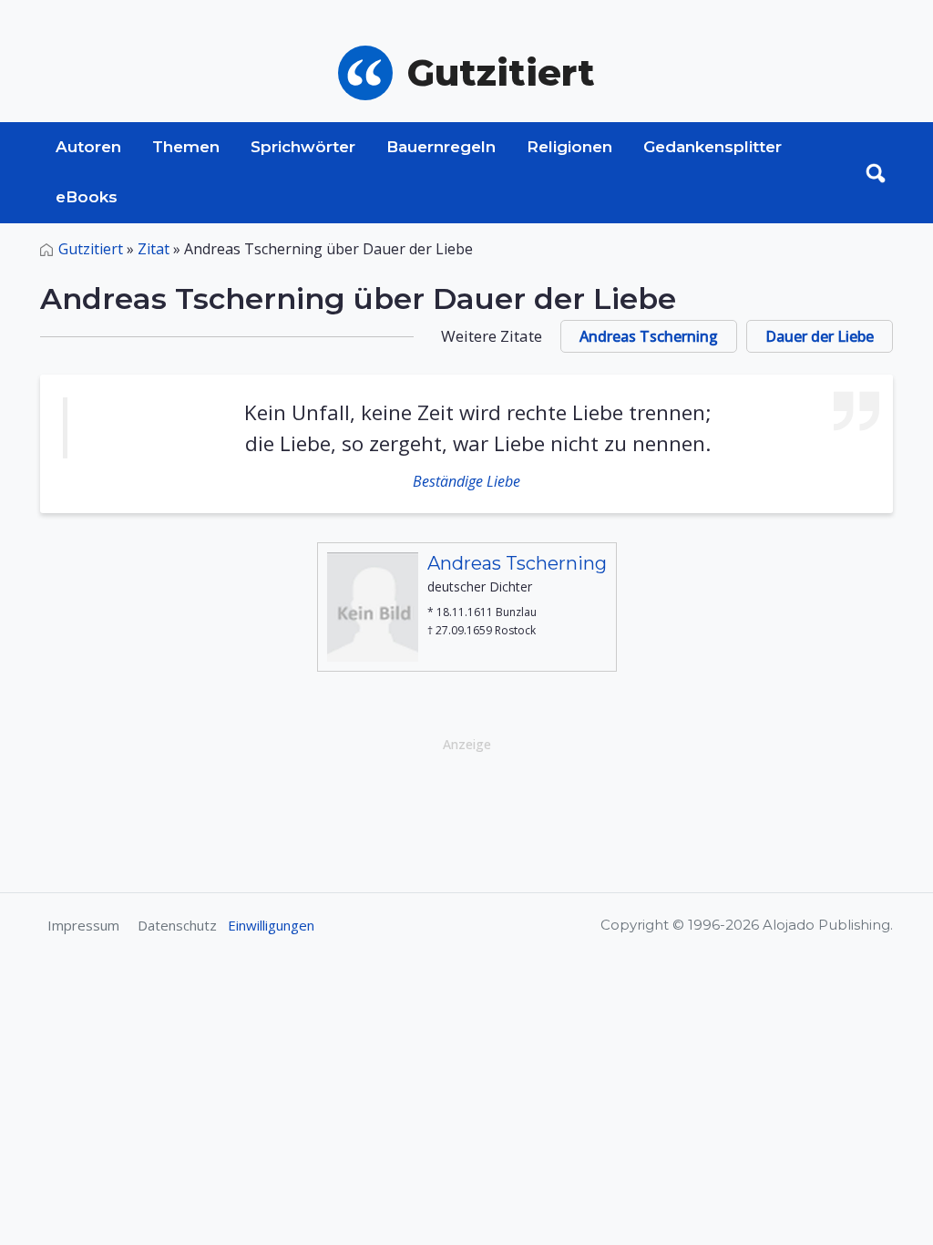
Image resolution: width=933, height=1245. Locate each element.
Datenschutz (177, 925)
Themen (186, 147)
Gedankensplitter (712, 147)
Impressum (83, 925)
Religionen (569, 147)
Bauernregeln (441, 147)
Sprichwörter (303, 147)
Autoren (88, 147)
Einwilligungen (271, 925)
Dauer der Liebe (819, 336)
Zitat (153, 249)
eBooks (87, 197)
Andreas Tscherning (648, 336)
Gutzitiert (90, 249)
